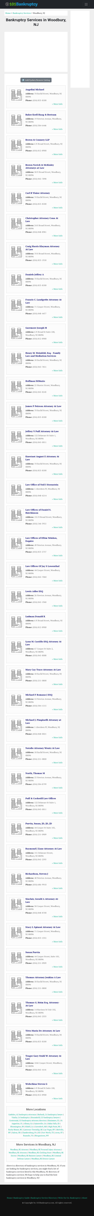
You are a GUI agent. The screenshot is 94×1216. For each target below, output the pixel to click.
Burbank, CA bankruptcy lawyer (50, 1114)
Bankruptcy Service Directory (44, 1197)
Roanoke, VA (28, 1135)
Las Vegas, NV (49, 1130)
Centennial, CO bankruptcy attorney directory (28, 1120)
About (84, 1197)
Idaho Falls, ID (53, 1123)
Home (8, 13)
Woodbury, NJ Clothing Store (39, 1152)
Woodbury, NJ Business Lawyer (30, 1155)
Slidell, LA (29, 1126)
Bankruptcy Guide (21, 1197)
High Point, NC (54, 1126)
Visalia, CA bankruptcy (21, 1117)
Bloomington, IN (17, 1126)
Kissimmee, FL (53, 1120)
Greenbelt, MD (41, 1126)
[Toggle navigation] (86, 4)
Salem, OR (16, 1132)
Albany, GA (28, 1123)
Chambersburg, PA (29, 1132)
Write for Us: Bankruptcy (69, 1197)
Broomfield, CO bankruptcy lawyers (45, 1117)
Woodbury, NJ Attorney (19, 1149)
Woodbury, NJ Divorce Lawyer (43, 1159)
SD (39, 1132)
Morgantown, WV (42, 1135)
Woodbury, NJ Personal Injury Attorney (45, 1149)
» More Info (57, 104)
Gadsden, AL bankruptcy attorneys (22, 1114)
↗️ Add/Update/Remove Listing (36, 80)
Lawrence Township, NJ (33, 1130)
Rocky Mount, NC (15, 1130)
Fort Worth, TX (48, 1132)
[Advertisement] (36, 52)
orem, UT (59, 1132)
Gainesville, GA (40, 1123)
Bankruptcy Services (22, 13)
